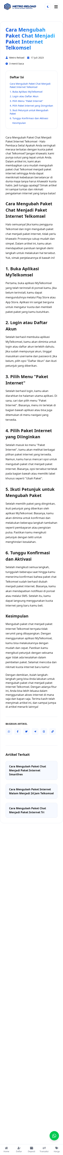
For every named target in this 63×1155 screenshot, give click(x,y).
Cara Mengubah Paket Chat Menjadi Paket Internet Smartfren (27, 770)
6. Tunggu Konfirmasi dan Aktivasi (29, 118)
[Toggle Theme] (48, 7)
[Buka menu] (56, 7)
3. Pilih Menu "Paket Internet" (26, 101)
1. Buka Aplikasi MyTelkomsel (26, 91)
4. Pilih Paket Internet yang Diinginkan (31, 105)
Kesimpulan (19, 122)
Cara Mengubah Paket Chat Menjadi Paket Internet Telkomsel (30, 85)
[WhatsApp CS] (54, 1135)
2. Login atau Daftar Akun (24, 96)
